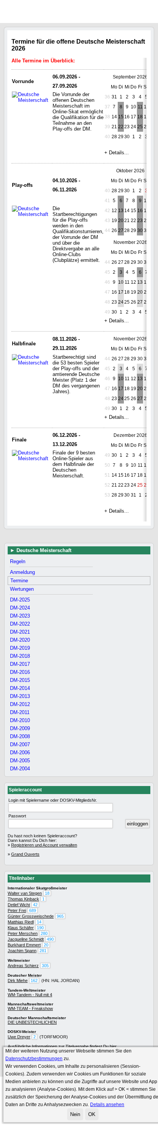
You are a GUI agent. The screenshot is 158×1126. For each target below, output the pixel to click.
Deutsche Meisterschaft (43, 550)
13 (120, 210)
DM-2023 (20, 616)
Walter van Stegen (25, 893)
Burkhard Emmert (24, 945)
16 (140, 210)
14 (39, 922)
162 (34, 980)
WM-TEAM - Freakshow (30, 1008)
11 (140, 106)
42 (107, 210)
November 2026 (130, 242)
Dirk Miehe (18, 980)
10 (120, 282)
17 (120, 292)
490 (50, 939)
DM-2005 (20, 760)
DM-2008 (20, 736)
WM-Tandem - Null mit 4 (30, 994)
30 (127, 190)
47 (107, 292)
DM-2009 (20, 728)
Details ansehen (107, 1104)
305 (45, 965)
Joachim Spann (22, 950)
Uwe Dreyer (19, 1036)
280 (44, 933)
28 (114, 190)
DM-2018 (20, 656)
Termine (19, 580)
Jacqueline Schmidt (26, 939)
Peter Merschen (23, 933)
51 (107, 475)
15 (120, 116)
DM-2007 (20, 744)
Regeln (17, 561)
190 (40, 927)
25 (140, 126)
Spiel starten (155, 11)
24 (120, 302)
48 (107, 302)
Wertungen (22, 589)
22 (120, 126)
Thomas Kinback (23, 899)
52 (107, 485)
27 (120, 230)
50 (107, 465)
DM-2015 (20, 680)
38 (107, 116)
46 (107, 282)
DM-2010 (20, 720)
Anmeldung (22, 572)
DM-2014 (20, 688)
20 (120, 220)
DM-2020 (20, 640)
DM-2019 (20, 648)
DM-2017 (20, 664)
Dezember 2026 (130, 435)
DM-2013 (20, 696)
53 (107, 495)
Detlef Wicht (19, 904)
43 (107, 220)
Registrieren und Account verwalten (44, 845)
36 (107, 97)
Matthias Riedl (21, 922)
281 (43, 950)
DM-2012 (20, 704)
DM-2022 (20, 624)
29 (120, 190)
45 (107, 272)
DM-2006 (20, 752)
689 (32, 910)
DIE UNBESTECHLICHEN (32, 1022)
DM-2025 (20, 600)
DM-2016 (20, 672)
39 (107, 126)
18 (140, 116)
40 (107, 136)
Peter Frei (17, 910)
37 (107, 106)
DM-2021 (20, 632)
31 (114, 97)
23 (140, 220)
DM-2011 (20, 712)
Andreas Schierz (23, 965)
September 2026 (130, 77)
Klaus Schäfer (21, 927)
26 (114, 262)
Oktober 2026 (130, 170)
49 (107, 312)
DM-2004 (20, 768)
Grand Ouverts (25, 854)
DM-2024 (20, 608)
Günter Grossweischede (31, 916)
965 (60, 916)
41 (107, 200)
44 (107, 230)
